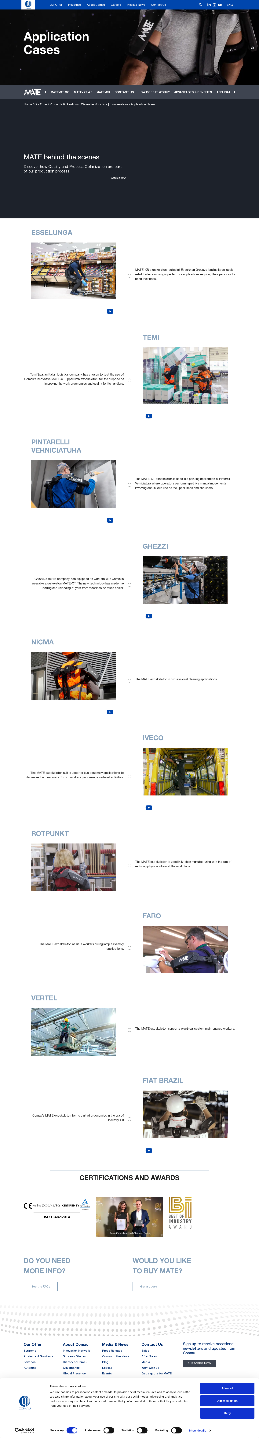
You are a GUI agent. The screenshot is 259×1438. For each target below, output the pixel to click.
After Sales (149, 1356)
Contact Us (158, 4)
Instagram (214, 5)
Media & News (136, 4)
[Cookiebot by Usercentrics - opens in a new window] (24, 1430)
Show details (197, 1430)
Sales (145, 1350)
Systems (30, 1350)
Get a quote (148, 1286)
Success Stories (74, 1356)
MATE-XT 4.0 (83, 92)
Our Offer (56, 4)
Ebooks (107, 1367)
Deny (227, 1413)
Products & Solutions (64, 104)
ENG (230, 4)
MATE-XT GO (60, 92)
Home (28, 104)
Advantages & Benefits (193, 92)
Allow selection (227, 1400)
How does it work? (154, 92)
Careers (116, 4)
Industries (74, 4)
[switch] (109, 1430)
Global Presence (74, 1373)
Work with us (150, 1367)
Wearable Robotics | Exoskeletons (104, 104)
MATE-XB (103, 92)
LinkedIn (209, 5)
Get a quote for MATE (156, 1373)
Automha (30, 1367)
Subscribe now (199, 1363)
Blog (105, 1362)
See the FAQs (40, 1286)
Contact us (124, 92)
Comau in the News (115, 1356)
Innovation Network (76, 1350)
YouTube (220, 5)
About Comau (96, 4)
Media (145, 1362)
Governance (71, 1367)
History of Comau (75, 1362)
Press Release (112, 1350)
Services (30, 1362)
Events (107, 1373)
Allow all (227, 1388)
